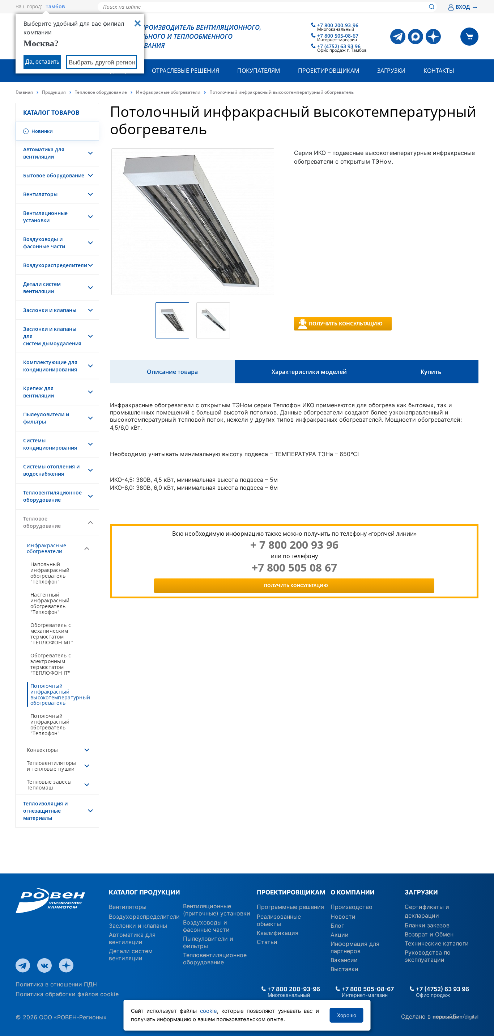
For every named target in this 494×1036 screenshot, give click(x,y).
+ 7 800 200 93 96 (294, 544)
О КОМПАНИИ (353, 892)
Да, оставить (42, 62)
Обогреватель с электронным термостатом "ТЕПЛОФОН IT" (50, 664)
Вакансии (344, 960)
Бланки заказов (427, 925)
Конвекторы (42, 749)
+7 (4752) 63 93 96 (339, 46)
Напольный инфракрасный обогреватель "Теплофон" (49, 573)
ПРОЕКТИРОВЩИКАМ (291, 892)
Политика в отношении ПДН (56, 984)
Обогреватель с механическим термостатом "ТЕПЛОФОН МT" (52, 634)
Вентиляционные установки (45, 217)
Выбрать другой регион (102, 62)
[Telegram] (397, 36)
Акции (340, 934)
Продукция (54, 92)
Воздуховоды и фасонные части (44, 243)
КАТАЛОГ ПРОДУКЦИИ (144, 892)
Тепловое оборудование (101, 92)
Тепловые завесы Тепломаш (49, 784)
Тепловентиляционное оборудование (52, 496)
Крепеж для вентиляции (38, 392)
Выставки (344, 969)
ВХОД (467, 6)
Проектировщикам (328, 71)
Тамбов (55, 6)
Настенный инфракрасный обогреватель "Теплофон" (49, 603)
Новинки (41, 131)
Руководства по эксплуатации (428, 956)
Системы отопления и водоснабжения (51, 470)
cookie (208, 1010)
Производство (351, 906)
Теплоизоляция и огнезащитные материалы (45, 810)
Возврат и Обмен (429, 934)
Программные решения (290, 906)
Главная (24, 92)
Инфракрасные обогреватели (168, 92)
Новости (343, 916)
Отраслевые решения (185, 71)
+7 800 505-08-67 (337, 35)
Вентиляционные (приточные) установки (216, 909)
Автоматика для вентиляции (43, 153)
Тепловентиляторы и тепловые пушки (51, 765)
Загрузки (391, 71)
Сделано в (417, 1016)
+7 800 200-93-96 (337, 25)
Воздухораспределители (55, 265)
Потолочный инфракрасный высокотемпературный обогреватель (60, 694)
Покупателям (258, 71)
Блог (337, 925)
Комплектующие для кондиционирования (50, 366)
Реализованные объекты (279, 920)
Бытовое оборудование (53, 175)
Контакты (438, 71)
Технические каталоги (437, 943)
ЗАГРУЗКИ (421, 892)
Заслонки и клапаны (49, 310)
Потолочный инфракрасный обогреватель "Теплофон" (49, 724)
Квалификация (277, 932)
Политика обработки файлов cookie (67, 994)
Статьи (267, 942)
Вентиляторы (40, 194)
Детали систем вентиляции (42, 288)
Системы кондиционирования (50, 444)
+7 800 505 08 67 (294, 567)
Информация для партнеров (355, 947)
